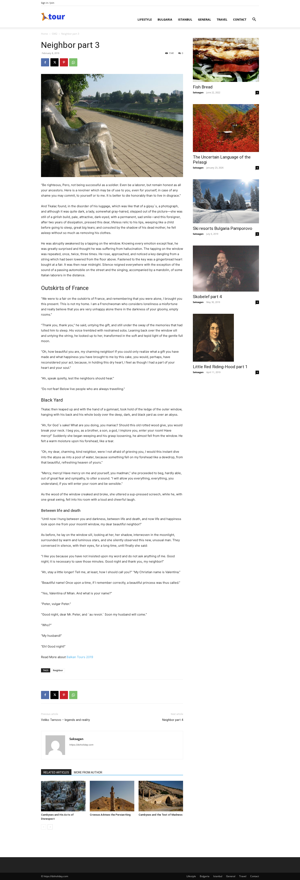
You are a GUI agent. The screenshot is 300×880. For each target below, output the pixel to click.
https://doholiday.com (81, 744)
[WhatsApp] (73, 62)
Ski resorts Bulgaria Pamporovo (222, 228)
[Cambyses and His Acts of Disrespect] (63, 796)
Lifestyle (145, 19)
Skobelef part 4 (207, 296)
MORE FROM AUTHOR (88, 772)
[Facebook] (45, 62)
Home (44, 33)
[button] (254, 20)
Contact (239, 19)
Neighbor (58, 670)
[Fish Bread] (226, 60)
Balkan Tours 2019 (80, 657)
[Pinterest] (64, 62)
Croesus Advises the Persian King (110, 814)
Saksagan (76, 739)
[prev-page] (43, 826)
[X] (54, 62)
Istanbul (185, 19)
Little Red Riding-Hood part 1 (220, 366)
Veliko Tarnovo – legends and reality (65, 720)
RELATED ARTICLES (56, 772)
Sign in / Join (47, 2)
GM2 (54, 33)
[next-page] (50, 826)
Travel (222, 19)
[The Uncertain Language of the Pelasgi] (226, 128)
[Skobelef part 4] (226, 269)
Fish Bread (203, 87)
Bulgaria (165, 19)
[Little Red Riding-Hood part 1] (226, 338)
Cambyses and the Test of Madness (160, 814)
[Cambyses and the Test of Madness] (161, 796)
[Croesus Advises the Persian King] (112, 796)
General (204, 19)
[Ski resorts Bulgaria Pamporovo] (226, 201)
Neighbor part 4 (172, 720)
